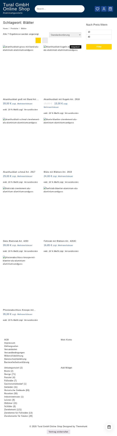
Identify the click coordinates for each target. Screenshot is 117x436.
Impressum (9, 343)
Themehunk (81, 426)
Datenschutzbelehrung (15, 359)
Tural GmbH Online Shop (16, 6)
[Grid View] (38, 40)
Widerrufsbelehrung (13, 356)
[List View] (45, 40)
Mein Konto (66, 340)
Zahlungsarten (11, 346)
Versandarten (10, 349)
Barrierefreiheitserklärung (16, 362)
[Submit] (79, 9)
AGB (6, 340)
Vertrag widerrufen (58, 432)
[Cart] (110, 8)
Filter (99, 46)
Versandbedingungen (14, 352)
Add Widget (66, 368)
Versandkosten (31, 110)
